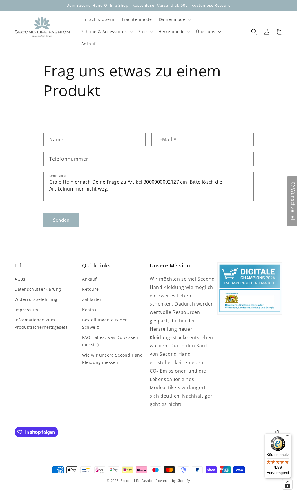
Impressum (26, 309)
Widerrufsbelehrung (36, 299)
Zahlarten (92, 299)
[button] (174, 19)
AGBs (20, 279)
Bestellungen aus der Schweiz (104, 323)
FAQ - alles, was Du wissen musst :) (110, 341)
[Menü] (287, 436)
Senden (61, 220)
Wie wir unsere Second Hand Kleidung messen (112, 358)
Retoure (90, 289)
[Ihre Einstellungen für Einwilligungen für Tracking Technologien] (287, 484)
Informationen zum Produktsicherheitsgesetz (41, 323)
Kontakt (90, 309)
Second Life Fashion (138, 480)
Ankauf (89, 279)
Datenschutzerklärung (38, 289)
